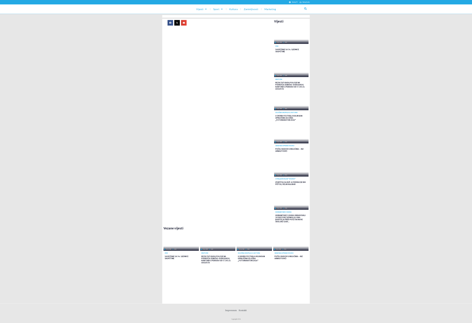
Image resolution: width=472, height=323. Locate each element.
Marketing (270, 9)
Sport (216, 9)
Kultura (233, 9)
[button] (170, 23)
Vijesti (199, 9)
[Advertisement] (232, 37)
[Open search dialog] (305, 9)
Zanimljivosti (251, 9)
